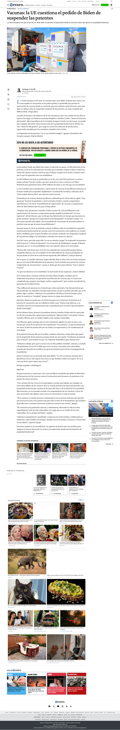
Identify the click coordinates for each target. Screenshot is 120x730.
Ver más (108, 444)
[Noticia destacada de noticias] (16, 675)
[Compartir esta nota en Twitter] (8, 94)
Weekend (49, 714)
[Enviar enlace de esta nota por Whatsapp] (8, 99)
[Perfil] (17, 670)
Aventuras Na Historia (56, 717)
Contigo (48, 717)
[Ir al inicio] (17, 4)
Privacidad (60, 719)
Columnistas (95, 303)
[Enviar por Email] (8, 104)
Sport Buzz (73, 717)
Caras (79, 1)
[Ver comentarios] (112, 9)
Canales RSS (38, 719)
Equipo (65, 719)
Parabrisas (60, 714)
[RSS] (66, 706)
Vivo (105, 712)
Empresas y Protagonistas (77, 712)
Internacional (36, 712)
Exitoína (84, 1)
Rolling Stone (66, 717)
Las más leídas (96, 401)
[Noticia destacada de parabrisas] (76, 675)
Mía (69, 714)
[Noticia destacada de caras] (56, 675)
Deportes (47, 712)
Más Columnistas (105, 343)
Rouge (65, 714)
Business (69, 1)
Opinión (43, 5)
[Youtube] (58, 706)
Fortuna (54, 714)
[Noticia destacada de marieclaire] (36, 675)
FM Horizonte (79, 714)
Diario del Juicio (111, 712)
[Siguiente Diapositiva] (85, 486)
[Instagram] (62, 706)
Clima (42, 712)
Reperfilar (61, 712)
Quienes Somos (45, 719)
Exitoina (96, 712)
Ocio (52, 712)
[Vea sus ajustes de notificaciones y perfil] (111, 5)
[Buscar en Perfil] (111, 1)
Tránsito (83, 719)
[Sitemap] (71, 706)
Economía (24, 712)
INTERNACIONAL (11, 8)
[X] (54, 706)
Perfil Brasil (90, 1)
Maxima (84, 717)
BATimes (73, 714)
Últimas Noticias (29, 5)
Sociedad (49, 5)
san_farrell (25, 93)
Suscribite (104, 5)
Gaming (101, 712)
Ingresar (96, 5)
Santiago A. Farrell (28, 89)
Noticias (74, 1)
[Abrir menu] (8, 5)
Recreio (79, 717)
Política (37, 5)
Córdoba (56, 712)
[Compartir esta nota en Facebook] (8, 89)
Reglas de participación (74, 719)
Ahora (6, 712)
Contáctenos (53, 719)
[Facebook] (49, 706)
